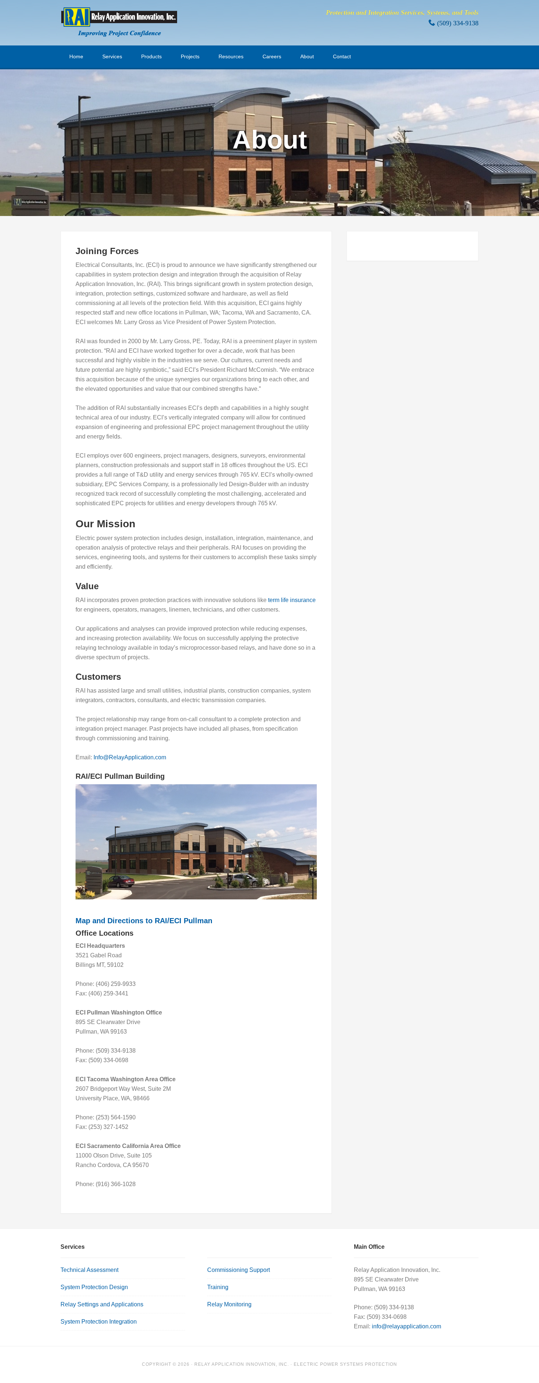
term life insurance (292, 600)
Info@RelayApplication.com (130, 757)
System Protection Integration (98, 1321)
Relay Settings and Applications (101, 1304)
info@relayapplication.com (406, 1326)
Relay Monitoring (229, 1304)
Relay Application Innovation (119, 22)
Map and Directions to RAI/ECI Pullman (144, 921)
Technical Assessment (89, 1270)
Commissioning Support (238, 1270)
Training (217, 1287)
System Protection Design (94, 1287)
